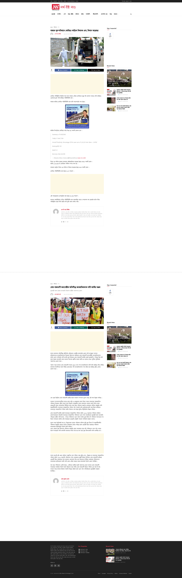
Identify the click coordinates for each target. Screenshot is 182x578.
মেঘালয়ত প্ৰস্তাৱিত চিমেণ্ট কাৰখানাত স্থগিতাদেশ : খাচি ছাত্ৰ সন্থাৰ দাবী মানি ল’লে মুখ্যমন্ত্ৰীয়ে (124, 91)
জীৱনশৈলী (95, 14)
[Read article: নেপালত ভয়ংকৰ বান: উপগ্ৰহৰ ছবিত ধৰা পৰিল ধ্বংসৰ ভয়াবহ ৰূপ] (111, 100)
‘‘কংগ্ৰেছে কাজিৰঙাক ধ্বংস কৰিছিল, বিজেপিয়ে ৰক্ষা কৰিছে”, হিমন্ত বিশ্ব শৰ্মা (119, 82)
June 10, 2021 (82, 158)
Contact (77, 1)
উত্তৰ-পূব (55, 27)
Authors (65, 1)
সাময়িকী (88, 14)
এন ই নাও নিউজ (58, 34)
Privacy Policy (60, 1)
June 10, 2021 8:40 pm (68, 294)
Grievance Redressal (71, 1)
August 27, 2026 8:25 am (123, 101)
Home (51, 27)
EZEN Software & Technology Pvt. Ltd (66, 573)
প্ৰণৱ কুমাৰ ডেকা (58, 294)
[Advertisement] (106, 7)
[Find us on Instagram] (58, 565)
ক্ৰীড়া (82, 14)
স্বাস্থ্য (111, 14)
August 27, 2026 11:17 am (115, 85)
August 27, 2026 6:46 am (123, 110)
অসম (58, 27)
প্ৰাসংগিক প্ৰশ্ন (104, 14)
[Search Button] (131, 14)
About (51, 1)
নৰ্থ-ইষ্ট (59, 14)
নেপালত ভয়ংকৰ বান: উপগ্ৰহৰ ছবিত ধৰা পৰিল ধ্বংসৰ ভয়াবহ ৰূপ (124, 98)
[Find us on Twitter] (55, 565)
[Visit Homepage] (63, 7)
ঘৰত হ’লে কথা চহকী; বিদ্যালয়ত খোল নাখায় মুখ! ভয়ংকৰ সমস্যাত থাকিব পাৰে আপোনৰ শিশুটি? (124, 107)
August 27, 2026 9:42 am (123, 94)
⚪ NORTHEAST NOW (83, 549)
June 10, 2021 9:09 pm (68, 34)
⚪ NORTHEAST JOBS (83, 551)
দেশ (65, 14)
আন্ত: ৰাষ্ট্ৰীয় (70, 14)
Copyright (55, 1)
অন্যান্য (115, 14)
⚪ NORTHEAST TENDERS (84, 552)
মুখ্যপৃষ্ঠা (53, 14)
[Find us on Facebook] (51, 565)
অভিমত (77, 14)
